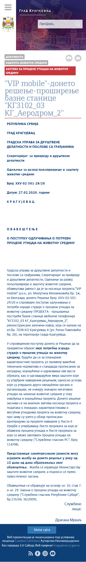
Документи (14, 57)
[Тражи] (78, 24)
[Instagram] (45, 553)
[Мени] (8, 7)
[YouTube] (52, 553)
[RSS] (30, 553)
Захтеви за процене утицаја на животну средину (37, 71)
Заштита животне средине (26, 63)
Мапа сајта (42, 530)
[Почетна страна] (8, 24)
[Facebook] (37, 553)
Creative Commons (27, 541)
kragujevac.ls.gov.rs (66, 545)
